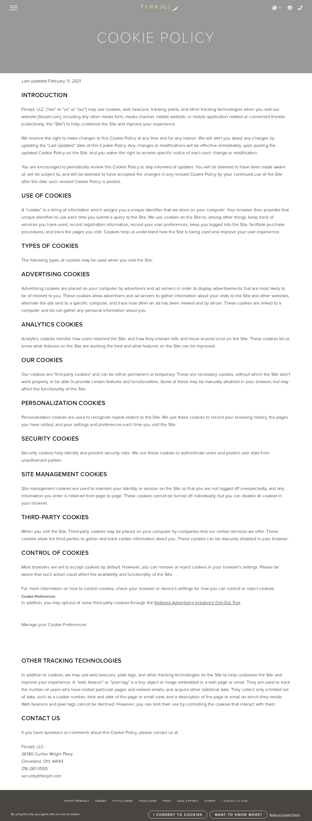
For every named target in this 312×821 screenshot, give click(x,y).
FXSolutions (148, 800)
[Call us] (300, 8)
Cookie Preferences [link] (38, 596)
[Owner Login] (290, 8)
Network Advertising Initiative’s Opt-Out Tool (197, 602)
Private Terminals (76, 800)
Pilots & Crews (122, 800)
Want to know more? (238, 814)
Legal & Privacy (188, 800)
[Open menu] (14, 7)
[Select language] (277, 8)
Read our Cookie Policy (285, 815)
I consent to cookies (177, 814)
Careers (101, 800)
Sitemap (210, 800)
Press (167, 800)
